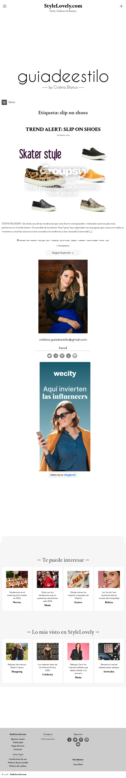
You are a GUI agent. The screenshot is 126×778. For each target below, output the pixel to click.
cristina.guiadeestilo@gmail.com (63, 339)
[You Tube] (78, 744)
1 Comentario (63, 245)
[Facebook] (55, 355)
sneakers (81, 240)
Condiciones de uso (18, 759)
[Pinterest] (62, 355)
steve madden (92, 240)
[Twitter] (49, 355)
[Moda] (48, 587)
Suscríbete (78, 764)
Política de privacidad (18, 763)
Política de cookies (17, 766)
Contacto (17, 749)
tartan (101, 240)
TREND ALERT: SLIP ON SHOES (63, 129)
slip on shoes (65, 240)
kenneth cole (24, 240)
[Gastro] (78, 587)
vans (107, 240)
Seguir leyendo (61, 252)
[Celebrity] (48, 659)
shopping (54, 240)
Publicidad (18, 742)
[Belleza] (109, 587)
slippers (74, 240)
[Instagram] (75, 355)
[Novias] (17, 587)
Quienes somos (18, 739)
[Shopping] (17, 659)
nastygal (41, 240)
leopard (34, 240)
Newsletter (78, 760)
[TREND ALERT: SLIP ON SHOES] (63, 180)
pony (48, 240)
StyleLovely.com (63, 6)
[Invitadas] (109, 659)
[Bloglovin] (68, 355)
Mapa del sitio (17, 746)
